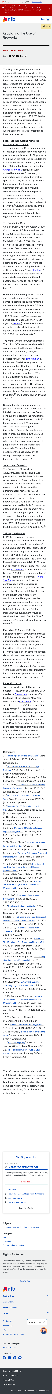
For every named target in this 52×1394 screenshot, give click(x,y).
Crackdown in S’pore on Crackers (22, 906)
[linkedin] (5, 1359)
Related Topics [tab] (26, 1181)
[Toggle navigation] (47, 19)
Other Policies (9, 1384)
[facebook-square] (10, 1359)
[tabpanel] (26, 1198)
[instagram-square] (15, 1359)
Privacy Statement (10, 1375)
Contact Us (7, 1321)
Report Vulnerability (11, 1371)
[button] (43, 19)
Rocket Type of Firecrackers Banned (22, 756)
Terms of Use (8, 1379)
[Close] (50, 6)
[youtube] (20, 1359)
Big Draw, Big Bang (16, 1043)
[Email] (17, 57)
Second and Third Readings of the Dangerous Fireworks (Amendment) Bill (23, 999)
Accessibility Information (13, 1334)
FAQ (5, 1329)
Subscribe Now (9, 1347)
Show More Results (26, 1208)
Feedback (7, 1325)
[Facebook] (9, 57)
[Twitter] (13, 57)
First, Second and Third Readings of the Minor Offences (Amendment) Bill (23, 867)
